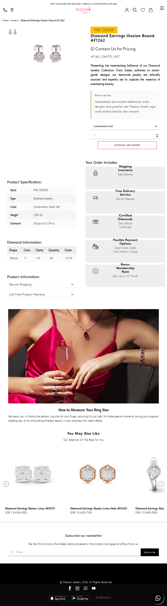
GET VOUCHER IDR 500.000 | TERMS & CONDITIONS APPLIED (83, 3)
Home (5, 20)
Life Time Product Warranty (27, 294)
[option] (12, 40)
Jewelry (15, 20)
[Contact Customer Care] (6, 10)
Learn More (95, 420)
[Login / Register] (128, 10)
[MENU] (162, 8)
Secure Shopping (20, 284)
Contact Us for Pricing (115, 48)
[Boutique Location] (13, 10)
